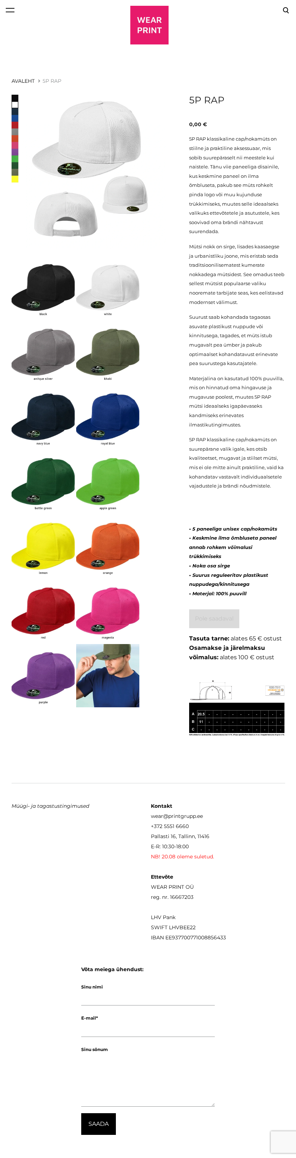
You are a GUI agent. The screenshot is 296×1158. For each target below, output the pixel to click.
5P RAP (52, 81)
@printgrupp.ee (183, 816)
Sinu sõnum (94, 1049)
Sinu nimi (92, 987)
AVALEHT (23, 81)
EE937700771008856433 (195, 937)
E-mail (88, 1018)
